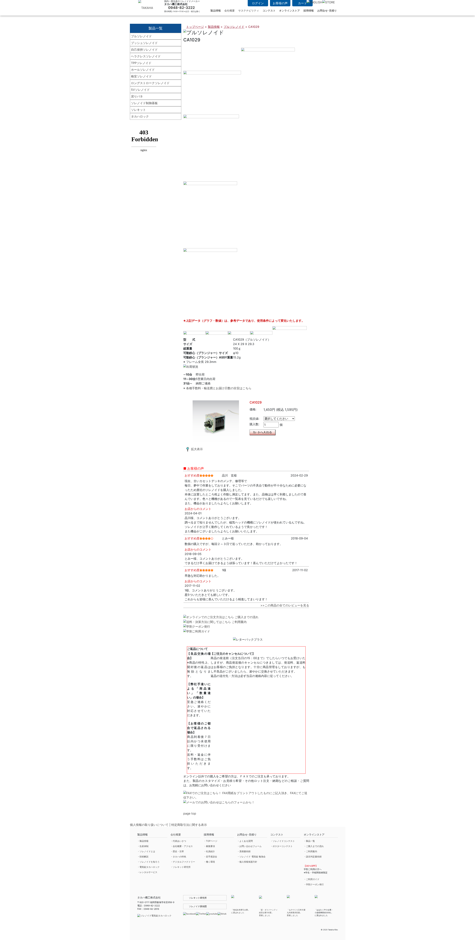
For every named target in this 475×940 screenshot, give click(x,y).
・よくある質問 (245, 841)
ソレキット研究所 (198, 897)
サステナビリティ (248, 10)
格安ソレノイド (141, 76)
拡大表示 (197, 449)
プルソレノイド (141, 36)
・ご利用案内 (310, 851)
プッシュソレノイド (144, 43)
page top (189, 813)
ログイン (258, 3)
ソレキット (138, 110)
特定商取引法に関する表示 (189, 825)
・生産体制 (142, 846)
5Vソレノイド (140, 90)
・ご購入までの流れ (314, 846)
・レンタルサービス (147, 872)
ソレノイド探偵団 (198, 906)
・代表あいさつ (178, 841)
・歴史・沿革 (177, 851)
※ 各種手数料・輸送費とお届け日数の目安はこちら (217, 388)
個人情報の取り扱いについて (149, 825)
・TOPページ (210, 841)
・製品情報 (142, 841)
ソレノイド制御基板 (144, 103)
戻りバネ (137, 96)
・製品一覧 (309, 841)
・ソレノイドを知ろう (148, 861)
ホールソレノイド (143, 69)
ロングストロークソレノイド (150, 83)
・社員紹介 (209, 851)
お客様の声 (280, 3)
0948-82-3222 (181, 8)
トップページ (195, 27)
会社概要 (229, 10)
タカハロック (140, 116)
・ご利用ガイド (311, 879)
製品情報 (214, 27)
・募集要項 (209, 846)
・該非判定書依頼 (313, 856)
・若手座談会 (210, 856)
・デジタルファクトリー (183, 861)
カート (302, 3)
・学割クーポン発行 (314, 884)
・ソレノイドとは (146, 851)
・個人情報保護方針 (247, 861)
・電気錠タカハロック (148, 867)
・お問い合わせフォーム (249, 846)
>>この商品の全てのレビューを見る (285, 605)
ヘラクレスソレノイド (146, 56)
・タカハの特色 (178, 856)
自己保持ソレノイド (144, 49)
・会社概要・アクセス (182, 846)
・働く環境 (209, 861)
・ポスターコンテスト (281, 846)
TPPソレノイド (141, 63)
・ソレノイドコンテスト (282, 841)
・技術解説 (142, 856)
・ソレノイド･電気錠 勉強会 (251, 856)
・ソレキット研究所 (181, 867)
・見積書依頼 (243, 851)
